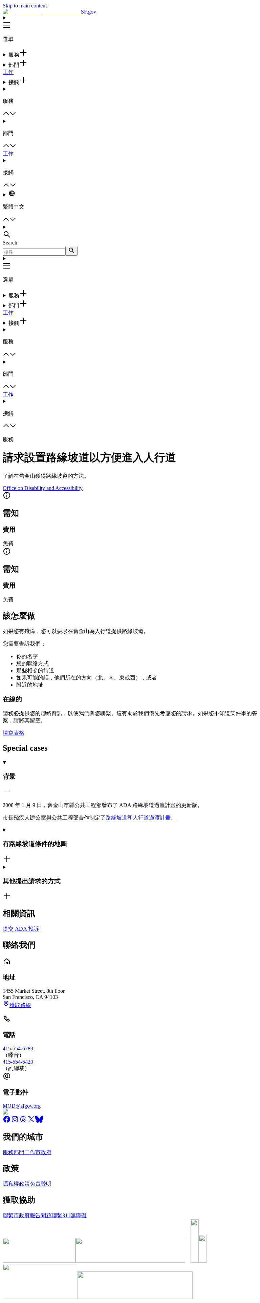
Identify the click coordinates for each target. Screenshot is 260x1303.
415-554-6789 (18, 1048)
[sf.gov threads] (23, 1121)
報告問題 (40, 1215)
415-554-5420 (18, 1062)
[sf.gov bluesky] (39, 1121)
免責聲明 (40, 1184)
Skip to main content (25, 5)
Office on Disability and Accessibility (43, 488)
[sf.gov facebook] (7, 1121)
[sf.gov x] (31, 1121)
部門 (19, 1152)
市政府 (43, 1152)
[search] (71, 251)
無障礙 (78, 1215)
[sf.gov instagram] (15, 1121)
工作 (8, 72)
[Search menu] (130, 232)
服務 (8, 1152)
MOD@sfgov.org (22, 1106)
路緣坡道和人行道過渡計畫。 (141, 818)
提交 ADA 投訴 (21, 929)
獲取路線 (20, 1005)
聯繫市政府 (16, 1215)
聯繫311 (60, 1215)
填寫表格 (13, 733)
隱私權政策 (16, 1184)
